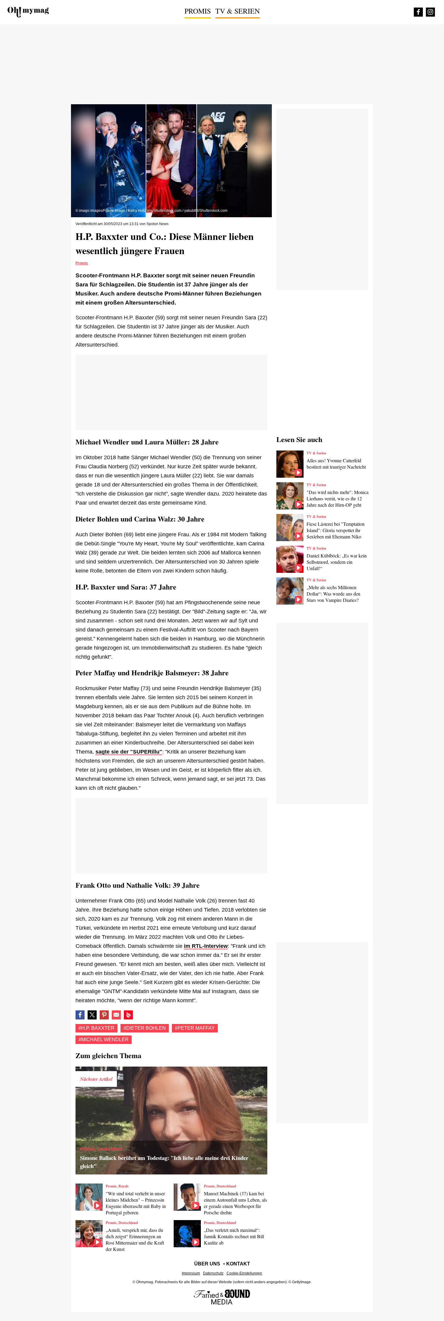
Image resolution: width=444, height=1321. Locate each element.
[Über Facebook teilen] (80, 1014)
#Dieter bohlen (145, 1028)
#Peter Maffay (195, 1028)
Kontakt (238, 1263)
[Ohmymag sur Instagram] (430, 12)
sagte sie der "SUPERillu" (128, 752)
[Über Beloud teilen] (128, 1014)
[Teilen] (104, 1014)
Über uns (207, 1263)
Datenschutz (213, 1273)
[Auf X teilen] (92, 1014)
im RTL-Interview (206, 946)
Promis (198, 11)
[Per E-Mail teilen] (116, 1014)
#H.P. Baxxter (96, 1028)
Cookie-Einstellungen (244, 1273)
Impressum (191, 1273)
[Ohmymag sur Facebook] (418, 12)
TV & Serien (237, 11)
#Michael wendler (104, 1039)
